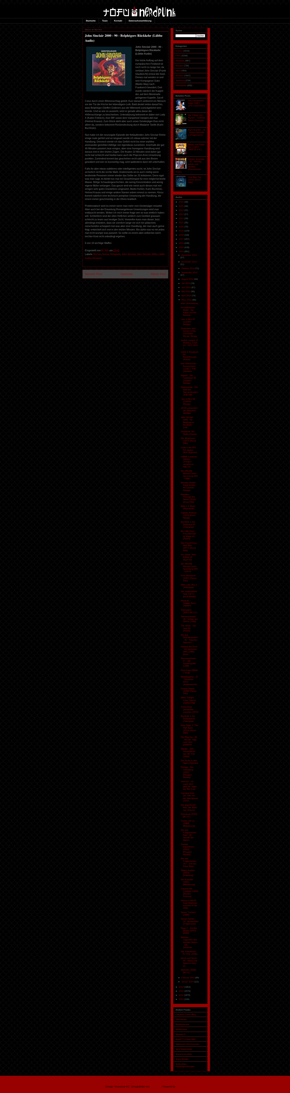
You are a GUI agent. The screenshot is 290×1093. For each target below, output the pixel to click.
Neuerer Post (93, 274)
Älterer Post (158, 274)
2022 (181, 218)
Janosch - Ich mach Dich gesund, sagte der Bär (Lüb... (189, 785)
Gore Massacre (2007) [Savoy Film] (189, 578)
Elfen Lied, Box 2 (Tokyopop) (189, 586)
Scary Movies (182, 1059)
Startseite (91, 20)
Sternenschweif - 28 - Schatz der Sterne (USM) (189, 619)
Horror (105, 254)
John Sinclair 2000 (147, 254)
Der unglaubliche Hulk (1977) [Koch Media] (189, 594)
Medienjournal (182, 1024)
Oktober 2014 (188, 268)
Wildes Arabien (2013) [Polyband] (188, 873)
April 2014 (186, 295)
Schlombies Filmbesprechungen (185, 1065)
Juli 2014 (186, 283)
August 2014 (187, 279)
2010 (181, 999)
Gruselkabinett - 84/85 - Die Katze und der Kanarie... (189, 311)
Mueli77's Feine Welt (185, 1039)
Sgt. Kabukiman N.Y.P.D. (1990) (189, 952)
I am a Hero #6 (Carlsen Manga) (188, 401)
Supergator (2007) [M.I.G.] (189, 611)
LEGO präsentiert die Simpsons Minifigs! (189, 410)
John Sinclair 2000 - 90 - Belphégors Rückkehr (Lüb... (187, 422)
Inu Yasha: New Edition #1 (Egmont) (188, 557)
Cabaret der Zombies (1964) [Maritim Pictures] (189, 892)
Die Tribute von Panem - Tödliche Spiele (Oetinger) (196, 117)
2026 (181, 202)
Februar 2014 (188, 977)
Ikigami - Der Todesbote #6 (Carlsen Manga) (188, 379)
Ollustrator (155, 1086)
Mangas (179, 65)
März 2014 (186, 300)
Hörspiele (115, 254)
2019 (181, 231)
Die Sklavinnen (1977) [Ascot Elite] (188, 441)
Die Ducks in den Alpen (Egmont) (189, 761)
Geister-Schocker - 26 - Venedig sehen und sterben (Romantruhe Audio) (190, 165)
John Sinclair (128, 254)
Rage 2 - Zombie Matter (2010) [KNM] (189, 930)
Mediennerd (181, 1029)
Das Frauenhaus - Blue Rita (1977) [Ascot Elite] (189, 547)
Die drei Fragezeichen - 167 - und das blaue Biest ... (189, 862)
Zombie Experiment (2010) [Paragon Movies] (187, 849)
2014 (181, 251)
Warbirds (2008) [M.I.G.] (188, 971)
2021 (181, 222)
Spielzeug (180, 80)
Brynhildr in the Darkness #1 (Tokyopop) (188, 718)
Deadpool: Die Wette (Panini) (189, 432)
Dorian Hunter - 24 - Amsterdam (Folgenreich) (189, 921)
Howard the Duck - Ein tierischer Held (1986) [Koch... (189, 650)
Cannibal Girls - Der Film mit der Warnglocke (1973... (189, 797)
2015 (181, 247)
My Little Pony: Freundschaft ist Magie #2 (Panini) (188, 535)
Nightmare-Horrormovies (187, 1044)
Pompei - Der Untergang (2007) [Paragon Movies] (187, 772)
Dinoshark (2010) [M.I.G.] (189, 815)
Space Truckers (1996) (188, 913)
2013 (181, 987)
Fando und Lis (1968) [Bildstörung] (188, 823)
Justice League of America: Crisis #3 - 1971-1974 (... (189, 344)
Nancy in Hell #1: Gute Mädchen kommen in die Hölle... (189, 904)
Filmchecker (181, 1019)
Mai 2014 (186, 291)
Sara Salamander (184, 1049)
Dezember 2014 (189, 255)
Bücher (97, 254)
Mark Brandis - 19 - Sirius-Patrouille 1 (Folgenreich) (196, 132)
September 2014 (189, 272)
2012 (181, 991)
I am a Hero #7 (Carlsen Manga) (188, 321)
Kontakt (118, 20)
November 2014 (189, 261)
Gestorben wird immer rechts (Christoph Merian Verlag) (189, 332)
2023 (181, 214)
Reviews (97, 258)
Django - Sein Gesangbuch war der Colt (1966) (188, 752)
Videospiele (181, 85)
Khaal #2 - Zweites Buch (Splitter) (188, 603)
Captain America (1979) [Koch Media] (189, 515)
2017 (181, 239)
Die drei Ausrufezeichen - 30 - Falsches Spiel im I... (189, 639)
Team (105, 20)
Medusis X (180, 1034)
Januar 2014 (187, 981)
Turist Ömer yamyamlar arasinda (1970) (189, 709)
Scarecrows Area (184, 1054)
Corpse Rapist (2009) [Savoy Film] (189, 691)
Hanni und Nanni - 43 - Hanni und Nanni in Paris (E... (189, 962)
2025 (181, 206)
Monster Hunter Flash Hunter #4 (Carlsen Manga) (188, 486)
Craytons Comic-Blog (186, 1014)
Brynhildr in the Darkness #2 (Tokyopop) (188, 524)
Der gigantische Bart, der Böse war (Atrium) (189, 807)
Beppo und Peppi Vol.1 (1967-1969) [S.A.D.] (196, 147)
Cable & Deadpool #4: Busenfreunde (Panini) (189, 356)
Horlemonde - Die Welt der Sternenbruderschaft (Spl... (189, 391)
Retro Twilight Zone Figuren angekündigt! (188, 700)
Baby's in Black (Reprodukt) (188, 507)
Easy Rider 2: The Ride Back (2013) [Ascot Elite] (189, 729)
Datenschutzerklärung (140, 20)
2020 (181, 226)
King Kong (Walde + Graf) (189, 671)
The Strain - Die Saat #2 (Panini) (188, 628)
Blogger (180, 1086)
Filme (178, 55)
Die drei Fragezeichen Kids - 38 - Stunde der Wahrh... (188, 835)
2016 (181, 243)
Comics (179, 51)
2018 (181, 235)
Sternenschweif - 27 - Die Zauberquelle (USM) (189, 662)
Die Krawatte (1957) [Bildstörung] (188, 882)
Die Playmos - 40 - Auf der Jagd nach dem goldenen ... (189, 741)
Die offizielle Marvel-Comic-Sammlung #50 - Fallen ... (189, 475)
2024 (181, 210)
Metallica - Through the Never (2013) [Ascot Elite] (188, 498)
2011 (181, 995)
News (178, 70)
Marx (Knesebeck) (189, 303)
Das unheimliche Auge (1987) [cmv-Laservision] (196, 103)
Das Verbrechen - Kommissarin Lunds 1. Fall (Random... (189, 367)
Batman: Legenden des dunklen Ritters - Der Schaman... (189, 942)
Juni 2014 (186, 287)
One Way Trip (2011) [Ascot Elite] (194, 179)
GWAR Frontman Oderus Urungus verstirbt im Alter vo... (189, 461)
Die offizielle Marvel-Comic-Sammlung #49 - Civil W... (189, 567)
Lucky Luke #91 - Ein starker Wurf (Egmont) (189, 450)
